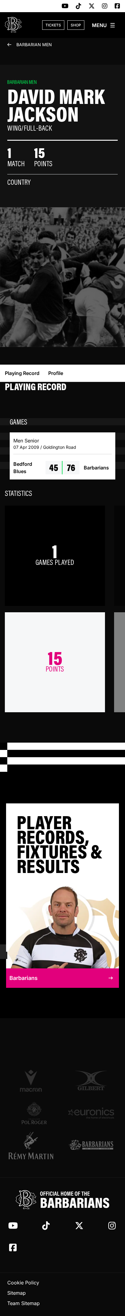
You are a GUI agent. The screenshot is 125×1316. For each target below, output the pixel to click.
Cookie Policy (23, 1283)
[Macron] (33, 1080)
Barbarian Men (34, 44)
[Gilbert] (91, 1080)
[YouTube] (65, 6)
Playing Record (22, 373)
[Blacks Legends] (91, 1145)
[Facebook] (117, 6)
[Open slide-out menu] (103, 25)
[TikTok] (78, 6)
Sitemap (16, 1293)
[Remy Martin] (33, 1145)
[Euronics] (91, 1113)
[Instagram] (104, 6)
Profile (55, 373)
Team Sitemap (23, 1303)
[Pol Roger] (33, 1113)
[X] (92, 6)
